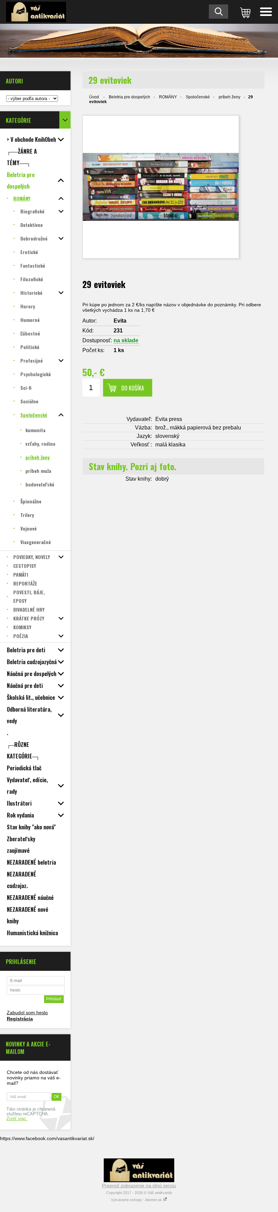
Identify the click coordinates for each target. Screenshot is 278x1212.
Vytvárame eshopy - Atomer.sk (137, 1200)
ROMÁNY (168, 97)
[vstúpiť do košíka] (244, 12)
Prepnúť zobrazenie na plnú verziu (139, 1185)
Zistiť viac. (16, 1118)
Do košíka (132, 388)
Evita (120, 321)
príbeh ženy (229, 97)
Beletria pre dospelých (129, 97)
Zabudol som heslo (27, 1012)
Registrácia (20, 1018)
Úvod (94, 97)
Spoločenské (198, 97)
